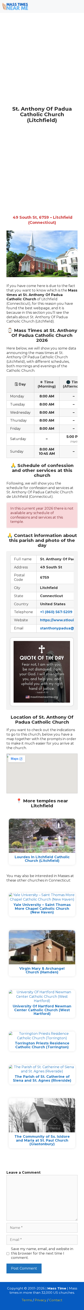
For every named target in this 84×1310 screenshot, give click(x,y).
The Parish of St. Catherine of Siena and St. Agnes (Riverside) (42, 1078)
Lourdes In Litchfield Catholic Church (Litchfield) (42, 859)
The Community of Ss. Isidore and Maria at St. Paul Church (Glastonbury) (42, 1140)
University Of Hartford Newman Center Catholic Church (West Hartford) (42, 1010)
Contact (55, 1300)
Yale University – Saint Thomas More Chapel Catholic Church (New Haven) (42, 908)
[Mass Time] (15, 6)
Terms (27, 1300)
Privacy (40, 1300)
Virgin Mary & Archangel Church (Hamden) (42, 970)
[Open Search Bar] (64, 6)
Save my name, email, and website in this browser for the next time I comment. (42, 1253)
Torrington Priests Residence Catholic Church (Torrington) (42, 1045)
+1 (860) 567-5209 (56, 612)
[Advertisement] (42, 62)
